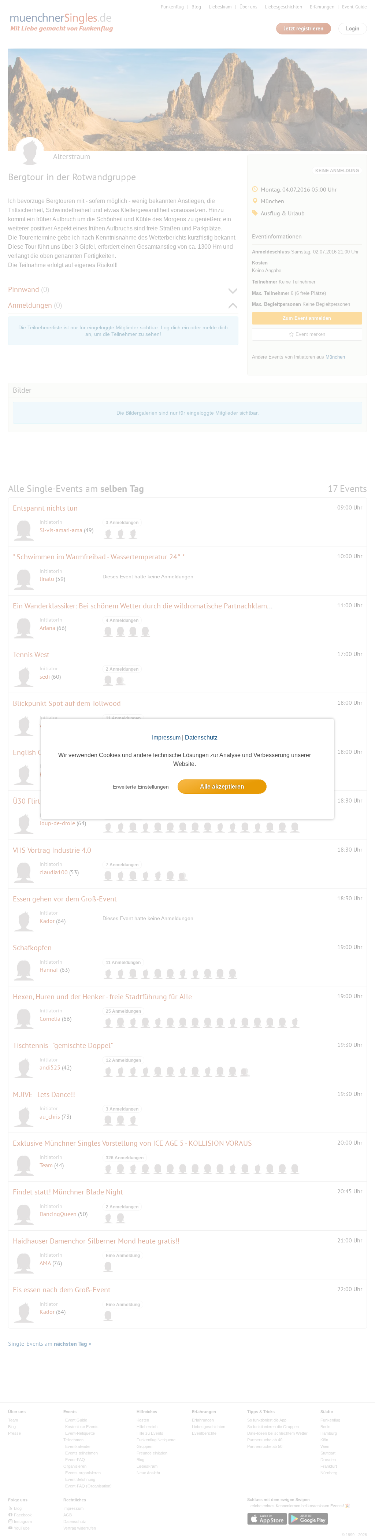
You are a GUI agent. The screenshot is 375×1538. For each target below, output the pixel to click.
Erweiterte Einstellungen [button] (141, 787)
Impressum (166, 737)
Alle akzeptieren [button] (222, 786)
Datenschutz (201, 737)
